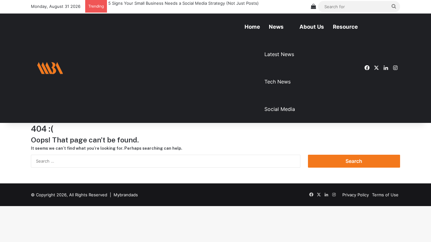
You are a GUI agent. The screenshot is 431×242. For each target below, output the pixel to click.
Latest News (279, 54)
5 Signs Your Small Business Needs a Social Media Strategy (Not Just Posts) (183, 3)
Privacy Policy (355, 194)
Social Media (279, 109)
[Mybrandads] (50, 68)
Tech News (277, 81)
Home (252, 27)
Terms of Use (385, 194)
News (276, 27)
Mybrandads (126, 194)
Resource (345, 27)
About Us (311, 27)
